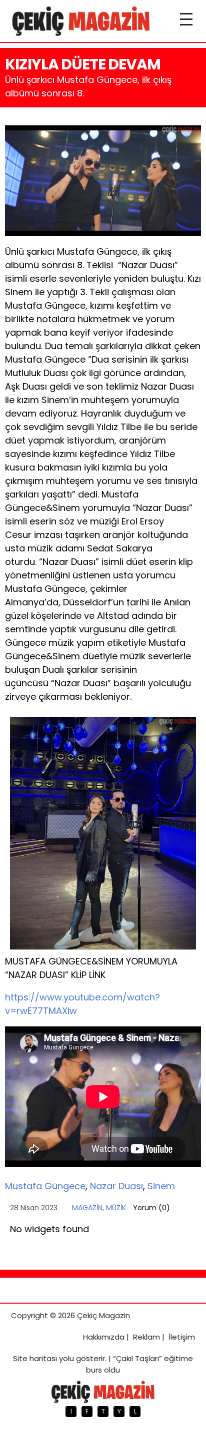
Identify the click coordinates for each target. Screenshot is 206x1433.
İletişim (181, 1337)
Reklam (146, 1337)
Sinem (161, 1186)
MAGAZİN (87, 1208)
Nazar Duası (116, 1186)
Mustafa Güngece (45, 1186)
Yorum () (151, 1208)
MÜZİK (116, 1208)
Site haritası (35, 1358)
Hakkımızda (103, 1337)
